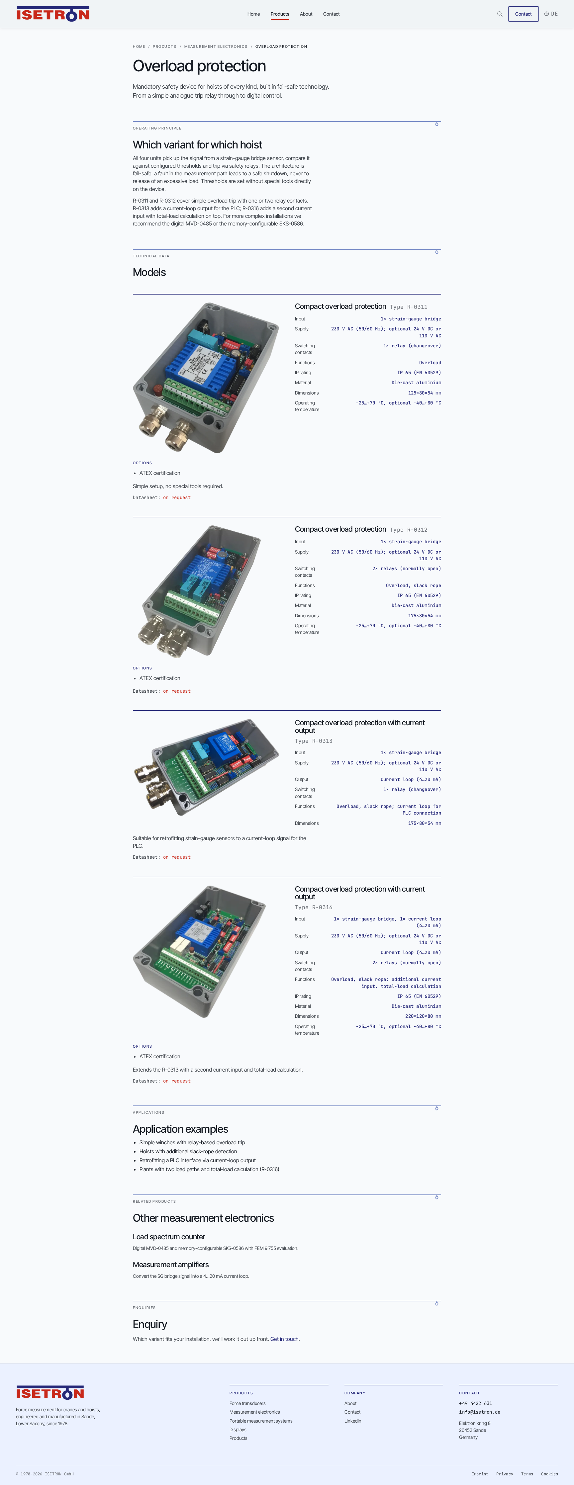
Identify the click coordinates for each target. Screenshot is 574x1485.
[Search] (500, 14)
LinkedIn (352, 1421)
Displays (238, 1429)
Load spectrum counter (169, 1236)
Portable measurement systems (261, 1421)
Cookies (549, 1474)
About (306, 14)
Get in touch (284, 1339)
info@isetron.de (479, 1412)
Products (280, 14)
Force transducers (248, 1403)
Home (253, 14)
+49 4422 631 (475, 1403)
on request (177, 497)
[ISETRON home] (53, 14)
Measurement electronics (216, 46)
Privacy (504, 1474)
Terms (527, 1474)
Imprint (480, 1474)
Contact (331, 14)
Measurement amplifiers (171, 1264)
